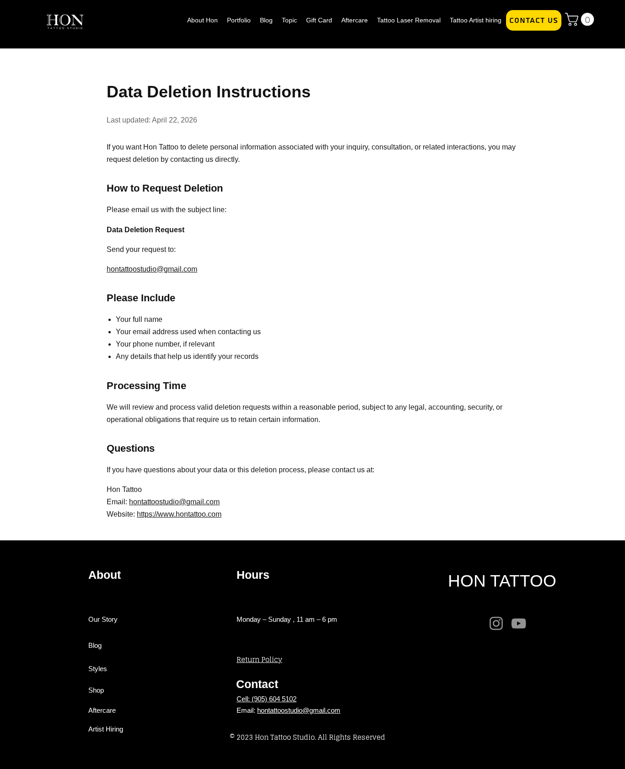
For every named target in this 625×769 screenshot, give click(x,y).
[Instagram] (496, 623)
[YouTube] (519, 623)
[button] (581, 19)
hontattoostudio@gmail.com (298, 710)
